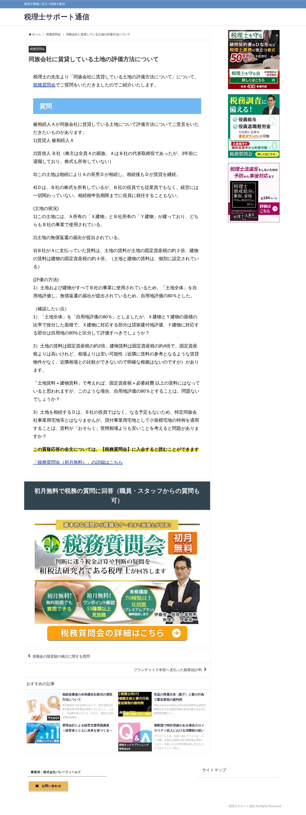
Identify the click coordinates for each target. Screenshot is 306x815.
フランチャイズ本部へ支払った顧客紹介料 (168, 670)
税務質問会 (37, 48)
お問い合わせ (51, 785)
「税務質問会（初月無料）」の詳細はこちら (78, 462)
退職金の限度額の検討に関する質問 (61, 656)
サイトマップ (214, 770)
